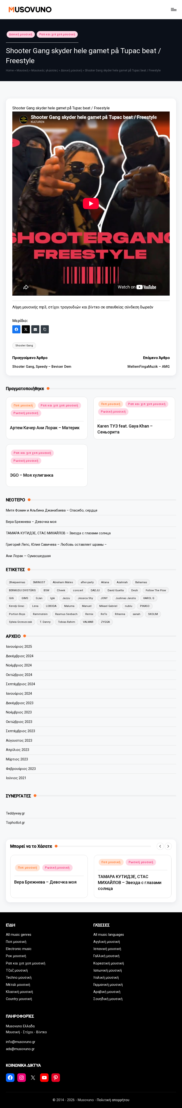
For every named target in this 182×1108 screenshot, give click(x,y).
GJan (39, 598)
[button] (160, 846)
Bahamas (141, 582)
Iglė (52, 598)
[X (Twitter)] (26, 329)
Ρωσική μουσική (26, 413)
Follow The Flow (156, 590)
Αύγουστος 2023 (19, 741)
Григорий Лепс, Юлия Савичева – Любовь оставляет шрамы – (56, 545)
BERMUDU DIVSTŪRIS (22, 590)
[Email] (35, 329)
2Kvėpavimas (17, 582)
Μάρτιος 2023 (17, 759)
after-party (87, 582)
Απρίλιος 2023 (17, 750)
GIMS (25, 598)
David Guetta (116, 590)
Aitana (105, 582)
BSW (46, 590)
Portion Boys (17, 614)
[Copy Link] (45, 329)
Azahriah (122, 582)
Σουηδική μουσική (108, 999)
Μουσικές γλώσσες (44, 70)
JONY (104, 598)
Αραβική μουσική (106, 992)
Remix (89, 614)
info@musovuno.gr (20, 1042)
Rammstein (40, 614)
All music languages (108, 935)
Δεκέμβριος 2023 (19, 703)
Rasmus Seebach (66, 614)
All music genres (18, 935)
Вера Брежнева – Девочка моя (31, 522)
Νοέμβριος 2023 (19, 712)
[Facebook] (16, 329)
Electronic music (19, 949)
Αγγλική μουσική (106, 942)
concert (78, 590)
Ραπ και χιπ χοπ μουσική (57, 34)
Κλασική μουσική (19, 992)
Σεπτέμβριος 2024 (20, 684)
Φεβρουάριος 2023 (21, 769)
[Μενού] (173, 9)
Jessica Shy (85, 598)
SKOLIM (153, 614)
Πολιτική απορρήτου (113, 1100)
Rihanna (120, 614)
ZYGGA (105, 622)
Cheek (61, 590)
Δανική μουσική (20, 34)
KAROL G (148, 598)
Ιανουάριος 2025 (19, 647)
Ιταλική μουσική (106, 978)
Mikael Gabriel (108, 606)
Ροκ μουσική (16, 956)
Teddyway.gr (15, 813)
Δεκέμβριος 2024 (19, 656)
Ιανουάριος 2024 (19, 694)
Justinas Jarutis (125, 598)
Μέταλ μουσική (18, 985)
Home (10, 70)
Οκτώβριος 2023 (19, 722)
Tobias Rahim (66, 622)
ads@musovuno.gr (20, 1049)
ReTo (104, 614)
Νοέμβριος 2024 (19, 665)
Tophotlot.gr (15, 823)
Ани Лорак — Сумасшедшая (28, 556)
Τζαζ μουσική (17, 970)
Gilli (11, 598)
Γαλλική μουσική (106, 956)
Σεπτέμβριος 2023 (20, 731)
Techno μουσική (19, 978)
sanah (136, 614)
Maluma (69, 606)
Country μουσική (19, 999)
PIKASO (145, 606)
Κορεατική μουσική (108, 963)
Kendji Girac (16, 606)
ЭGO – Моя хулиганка (31, 475)
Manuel (86, 606)
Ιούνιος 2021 (16, 778)
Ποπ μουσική (23, 405)
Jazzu (66, 598)
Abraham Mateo (63, 582)
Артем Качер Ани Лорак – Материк (45, 427)
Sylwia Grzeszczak (20, 622)
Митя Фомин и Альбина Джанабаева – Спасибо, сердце (51, 510)
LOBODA (51, 606)
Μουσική (22, 70)
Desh (134, 590)
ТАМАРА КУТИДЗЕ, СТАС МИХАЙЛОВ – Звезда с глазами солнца (58, 533)
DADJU (95, 590)
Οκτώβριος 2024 (19, 675)
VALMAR (88, 622)
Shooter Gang (24, 345)
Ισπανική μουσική (107, 949)
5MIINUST (39, 582)
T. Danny (45, 622)
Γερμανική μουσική (108, 985)
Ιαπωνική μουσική (107, 970)
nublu (128, 606)
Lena (35, 606)
